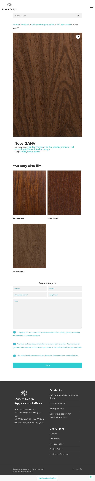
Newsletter (55, 438)
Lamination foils (57, 403)
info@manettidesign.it (32, 422)
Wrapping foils (57, 408)
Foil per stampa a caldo (42, 24)
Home (16, 24)
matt (23, 151)
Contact (53, 433)
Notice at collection (47, 478)
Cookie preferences (59, 454)
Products (25, 24)
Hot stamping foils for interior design (44, 148)
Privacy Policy (56, 444)
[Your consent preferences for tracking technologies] (91, 477)
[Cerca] (78, 15)
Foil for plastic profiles (56, 146)
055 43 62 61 (24, 419)
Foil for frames (35, 146)
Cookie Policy (56, 449)
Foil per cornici (64, 24)
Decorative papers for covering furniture (60, 415)
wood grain (33, 151)
